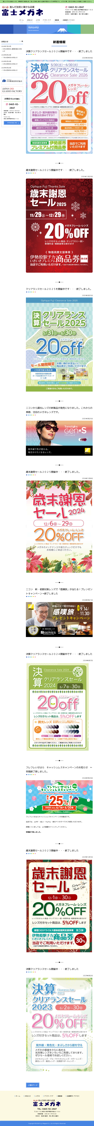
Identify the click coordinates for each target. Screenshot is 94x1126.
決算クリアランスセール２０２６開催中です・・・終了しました (59, 51)
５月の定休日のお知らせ (10, 70)
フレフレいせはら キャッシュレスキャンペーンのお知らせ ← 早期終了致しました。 (59, 769)
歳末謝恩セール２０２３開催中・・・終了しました (52, 850)
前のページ (33, 1085)
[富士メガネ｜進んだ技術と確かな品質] (22, 15)
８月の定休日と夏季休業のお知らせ (12, 50)
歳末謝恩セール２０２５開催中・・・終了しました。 (53, 472)
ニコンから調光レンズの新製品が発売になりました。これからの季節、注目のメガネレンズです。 (59, 410)
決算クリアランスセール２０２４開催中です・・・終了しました (59, 654)
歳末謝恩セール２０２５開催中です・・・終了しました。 (56, 170)
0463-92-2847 (13, 106)
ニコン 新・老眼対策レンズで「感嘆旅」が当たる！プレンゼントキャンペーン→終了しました (59, 591)
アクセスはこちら (12, 123)
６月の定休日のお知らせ (10, 64)
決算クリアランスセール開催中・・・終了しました (52, 969)
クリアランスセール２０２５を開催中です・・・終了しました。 (59, 289)
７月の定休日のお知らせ (10, 57)
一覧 (21, 41)
